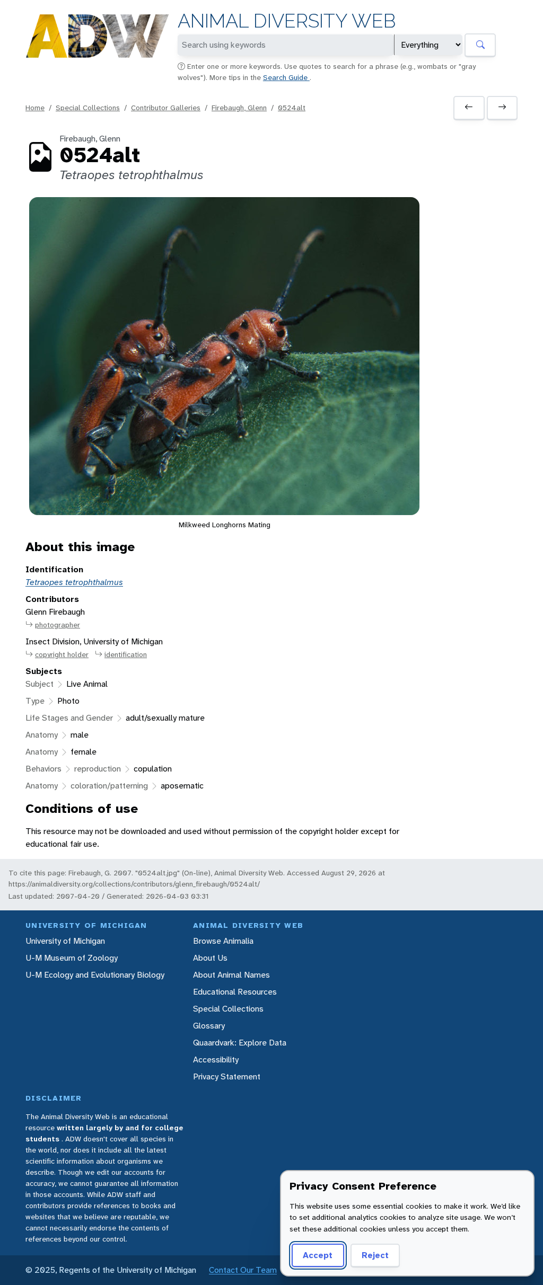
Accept (317, 1255)
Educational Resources (235, 991)
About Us (210, 957)
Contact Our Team (243, 1269)
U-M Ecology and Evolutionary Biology (94, 974)
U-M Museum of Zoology (71, 957)
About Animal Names (231, 974)
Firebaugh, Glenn (239, 107)
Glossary (209, 1025)
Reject (375, 1255)
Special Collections (88, 107)
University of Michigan (65, 940)
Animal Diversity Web (287, 21)
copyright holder (62, 654)
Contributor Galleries (165, 107)
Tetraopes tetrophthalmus (74, 582)
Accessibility (216, 1059)
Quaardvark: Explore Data (239, 1042)
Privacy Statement (226, 1076)
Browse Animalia (223, 940)
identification (125, 654)
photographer (57, 625)
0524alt (291, 107)
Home (35, 107)
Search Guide (286, 77)
